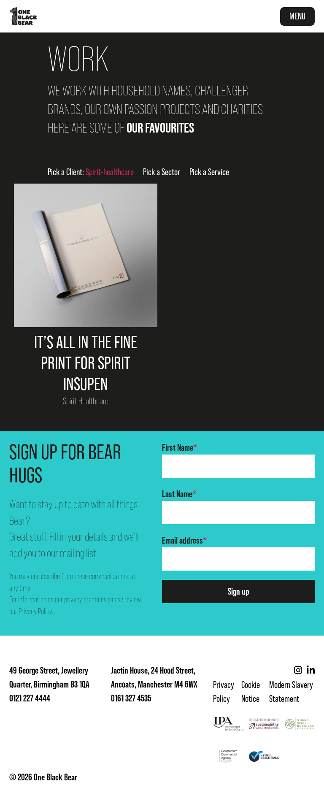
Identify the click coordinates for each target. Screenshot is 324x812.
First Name (179, 447)
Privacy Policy (35, 611)
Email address (184, 540)
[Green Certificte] (299, 724)
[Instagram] (298, 670)
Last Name (179, 494)
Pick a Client (91, 172)
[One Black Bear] (23, 16)
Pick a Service (209, 172)
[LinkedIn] (311, 670)
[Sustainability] (263, 724)
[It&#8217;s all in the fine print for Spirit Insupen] (85, 255)
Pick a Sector (161, 172)
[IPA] (228, 724)
